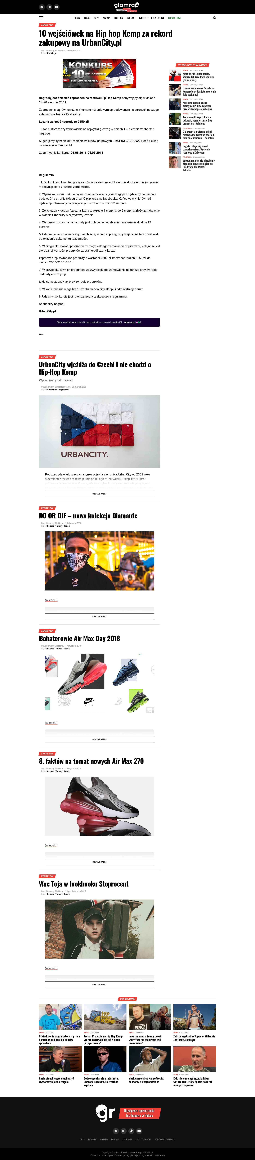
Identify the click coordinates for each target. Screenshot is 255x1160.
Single (87, 17)
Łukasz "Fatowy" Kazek (58, 526)
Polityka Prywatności (165, 1139)
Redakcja (51, 53)
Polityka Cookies (143, 1139)
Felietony (118, 17)
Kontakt (115, 1139)
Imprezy (142, 17)
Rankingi (131, 17)
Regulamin (127, 1139)
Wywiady (106, 17)
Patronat (92, 1139)
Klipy (96, 17)
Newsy (77, 17)
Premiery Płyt (157, 17)
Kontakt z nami (174, 18)
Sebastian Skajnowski (58, 389)
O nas (82, 1139)
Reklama (104, 1139)
